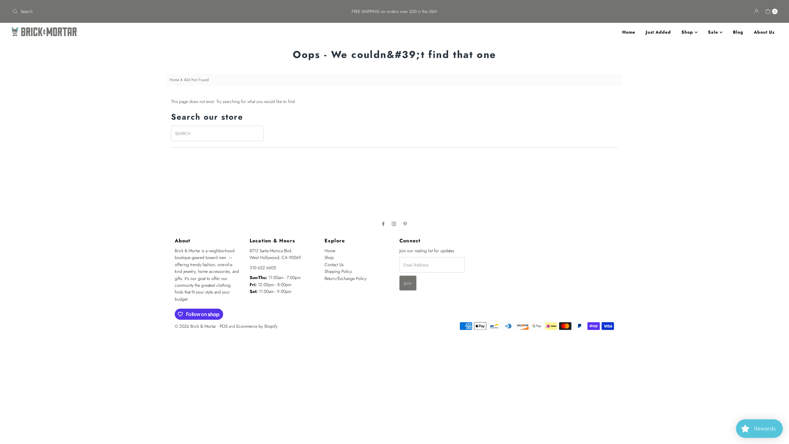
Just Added (658, 32)
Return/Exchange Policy (345, 278)
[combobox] (136, 11)
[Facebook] (383, 223)
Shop (688, 32)
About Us (764, 32)
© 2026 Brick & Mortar (195, 326)
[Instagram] (394, 223)
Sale (714, 32)
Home (628, 32)
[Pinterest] (405, 223)
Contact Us (334, 264)
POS (223, 326)
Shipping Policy (338, 271)
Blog (738, 32)
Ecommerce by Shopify (256, 326)
